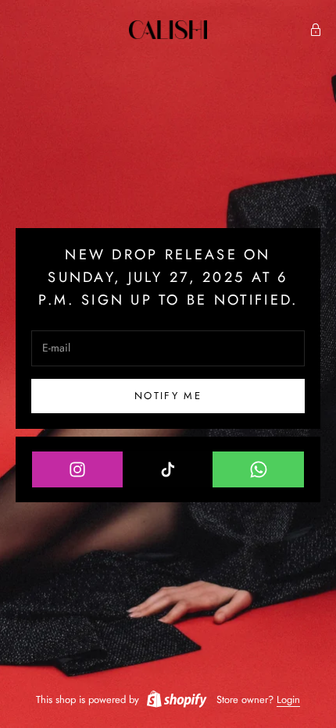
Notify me (168, 395)
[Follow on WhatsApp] (258, 469)
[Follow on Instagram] (78, 469)
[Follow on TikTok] (168, 469)
